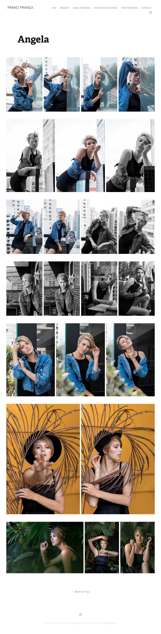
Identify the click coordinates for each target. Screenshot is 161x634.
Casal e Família (81, 7)
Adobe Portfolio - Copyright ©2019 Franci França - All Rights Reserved (85, 623)
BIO (54, 7)
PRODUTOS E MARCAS (105, 7)
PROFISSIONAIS (129, 7)
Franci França (20, 7)
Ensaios (64, 7)
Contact (146, 7)
